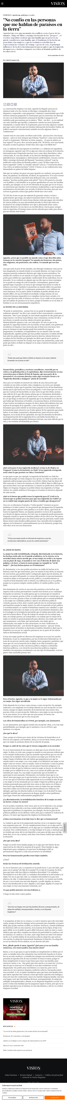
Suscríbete (65, 827)
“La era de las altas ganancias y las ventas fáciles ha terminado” (25, 1031)
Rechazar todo (33, 1097)
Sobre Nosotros (11, 1075)
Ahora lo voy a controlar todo (13, 1045)
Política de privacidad (54, 1075)
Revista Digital (26, 1075)
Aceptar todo (55, 1097)
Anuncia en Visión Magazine (33, 1077)
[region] (33, 1092)
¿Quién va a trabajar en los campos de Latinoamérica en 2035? (24, 1041)
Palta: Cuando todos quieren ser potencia (17, 1050)
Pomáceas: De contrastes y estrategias (16, 1036)
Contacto (38, 1075)
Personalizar (12, 1097)
